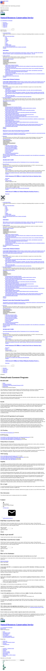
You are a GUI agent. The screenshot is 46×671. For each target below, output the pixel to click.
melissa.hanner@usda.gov (8, 518)
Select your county (4, 529)
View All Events (8, 180)
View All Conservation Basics (8, 36)
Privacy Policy (5, 634)
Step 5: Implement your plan (6, 609)
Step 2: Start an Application (5, 574)
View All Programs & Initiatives (9, 100)
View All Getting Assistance (8, 58)
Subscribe (5, 22)
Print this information (4, 561)
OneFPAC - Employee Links (8, 648)
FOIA (4, 631)
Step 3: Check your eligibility (6, 590)
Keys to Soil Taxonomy (9, 149)
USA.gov (5, 643)
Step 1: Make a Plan (4, 564)
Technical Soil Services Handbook (11, 153)
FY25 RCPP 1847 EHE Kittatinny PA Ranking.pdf (10, 438)
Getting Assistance (6, 55)
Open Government (6, 652)
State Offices (5, 85)
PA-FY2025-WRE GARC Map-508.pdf (8, 459)
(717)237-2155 (6, 507)
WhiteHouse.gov (6, 644)
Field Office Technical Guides (11, 145)
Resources (5, 136)
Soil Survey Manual (9, 150)
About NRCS (5, 23)
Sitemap (4, 656)
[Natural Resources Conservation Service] (23, 13)
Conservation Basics (7, 32)
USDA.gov (5, 25)
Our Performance (6, 633)
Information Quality (6, 632)
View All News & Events (8, 167)
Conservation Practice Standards (11, 146)
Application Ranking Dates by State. (37, 607)
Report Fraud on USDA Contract (9, 654)
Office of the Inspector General (9, 642)
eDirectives (5, 649)
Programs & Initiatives (7, 97)
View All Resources (6, 139)
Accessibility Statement (7, 636)
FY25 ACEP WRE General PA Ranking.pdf (8, 456)
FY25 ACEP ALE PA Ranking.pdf (7, 432)
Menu (2, 11)
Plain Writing (5, 653)
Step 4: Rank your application (6, 603)
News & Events (6, 164)
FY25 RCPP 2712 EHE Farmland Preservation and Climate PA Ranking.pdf (14, 437)
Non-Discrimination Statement (8, 637)
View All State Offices (7, 87)
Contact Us (5, 26)
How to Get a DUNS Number (11, 147)
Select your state (3, 527)
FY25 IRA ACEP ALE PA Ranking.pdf (8, 458)
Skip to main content (4, 0)
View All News (8, 169)
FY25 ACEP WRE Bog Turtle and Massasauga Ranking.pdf (11, 457)
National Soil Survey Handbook (11, 148)
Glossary (4, 650)
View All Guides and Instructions (9, 154)
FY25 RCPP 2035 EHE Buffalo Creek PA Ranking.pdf (11, 439)
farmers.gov (5, 24)
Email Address (5, 660)
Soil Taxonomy (8, 152)
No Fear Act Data (6, 651)
